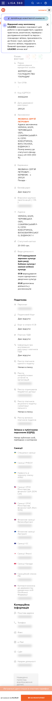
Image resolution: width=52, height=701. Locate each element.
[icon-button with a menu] (49, 10)
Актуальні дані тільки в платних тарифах (26, 688)
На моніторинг (37, 698)
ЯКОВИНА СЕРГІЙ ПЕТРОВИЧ (27, 120)
